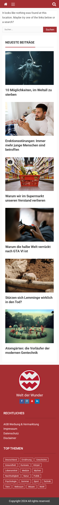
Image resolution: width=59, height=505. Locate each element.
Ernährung (27, 460)
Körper (36, 465)
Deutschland (11, 460)
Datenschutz (11, 433)
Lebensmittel (11, 470)
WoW (41, 487)
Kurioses (25, 465)
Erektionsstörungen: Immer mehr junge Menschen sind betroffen (25, 145)
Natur (26, 476)
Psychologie (10, 481)
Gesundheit (10, 465)
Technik (47, 481)
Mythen (37, 470)
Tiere (7, 487)
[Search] (54, 4)
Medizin (25, 470)
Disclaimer (9, 438)
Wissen (31, 487)
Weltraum (18, 487)
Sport (36, 481)
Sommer (25, 481)
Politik (36, 476)
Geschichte (41, 460)
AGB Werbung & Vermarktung (21, 424)
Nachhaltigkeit (12, 476)
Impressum (10, 428)
